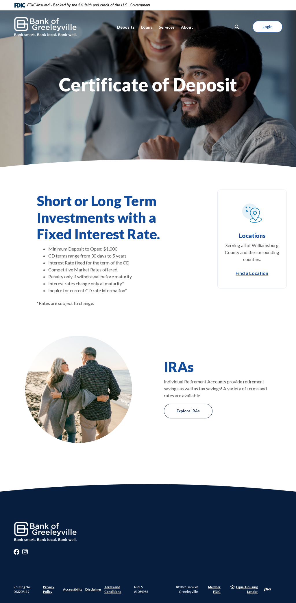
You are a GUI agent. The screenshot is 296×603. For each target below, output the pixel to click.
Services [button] (167, 27)
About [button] (187, 27)
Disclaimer (93, 589)
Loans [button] (146, 27)
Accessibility (72, 589)
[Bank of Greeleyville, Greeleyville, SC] (45, 26)
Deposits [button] (126, 27)
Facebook (16, 553)
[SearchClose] (237, 26)
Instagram (25, 553)
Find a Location (252, 273)
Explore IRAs (188, 411)
